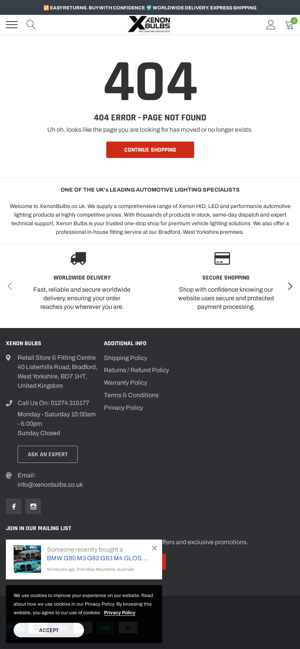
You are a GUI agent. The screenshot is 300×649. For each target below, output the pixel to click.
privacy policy (120, 612)
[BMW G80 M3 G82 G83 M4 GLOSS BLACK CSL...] (27, 559)
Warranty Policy (125, 382)
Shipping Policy (125, 358)
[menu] (12, 24)
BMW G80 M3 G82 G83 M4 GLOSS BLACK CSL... (98, 558)
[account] (271, 24)
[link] (13, 506)
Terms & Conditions (131, 395)
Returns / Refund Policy (136, 370)
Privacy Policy (123, 407)
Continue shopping (150, 150)
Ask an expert (48, 454)
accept (49, 630)
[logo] (150, 25)
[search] (31, 24)
